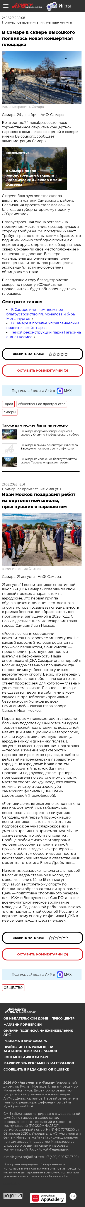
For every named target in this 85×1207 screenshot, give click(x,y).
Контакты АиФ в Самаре (26, 1057)
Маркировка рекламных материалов (38, 1063)
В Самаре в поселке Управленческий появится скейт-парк (42, 325)
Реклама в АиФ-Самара (25, 1041)
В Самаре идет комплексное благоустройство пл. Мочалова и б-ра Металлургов (40, 314)
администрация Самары (21, 569)
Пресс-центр (63, 1018)
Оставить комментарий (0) (42, 371)
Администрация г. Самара (23, 107)
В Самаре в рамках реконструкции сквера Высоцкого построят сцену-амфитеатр (49, 446)
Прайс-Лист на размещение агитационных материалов (30, 1049)
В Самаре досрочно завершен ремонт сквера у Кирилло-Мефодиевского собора (50, 432)
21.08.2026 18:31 (13, 484)
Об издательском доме (25, 1018)
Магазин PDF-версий (22, 1025)
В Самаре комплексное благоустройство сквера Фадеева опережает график (49, 460)
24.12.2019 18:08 (13, 18)
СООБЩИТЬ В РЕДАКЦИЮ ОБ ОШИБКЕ (36, 1069)
